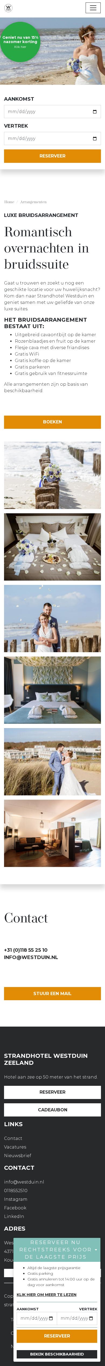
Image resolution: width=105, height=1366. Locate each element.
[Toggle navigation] (93, 7)
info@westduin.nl (31, 957)
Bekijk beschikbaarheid (57, 1354)
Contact (13, 1138)
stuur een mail (52, 993)
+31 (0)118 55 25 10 (26, 950)
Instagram (15, 1199)
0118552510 (15, 1190)
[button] (56, 1250)
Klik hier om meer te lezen (46, 1294)
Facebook (15, 1207)
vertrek (16, 126)
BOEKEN (52, 421)
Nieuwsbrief (17, 1155)
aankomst (19, 99)
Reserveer (52, 1092)
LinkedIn (14, 1216)
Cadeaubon (52, 1109)
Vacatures (15, 1147)
